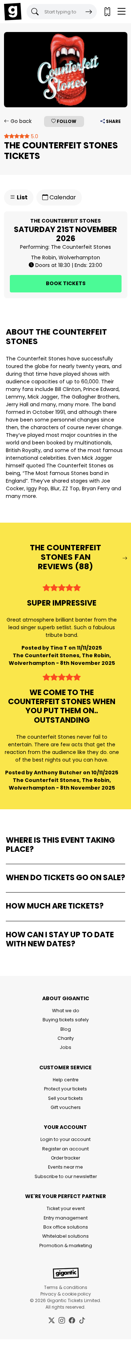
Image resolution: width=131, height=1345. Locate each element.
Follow (66, 121)
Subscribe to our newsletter (66, 1176)
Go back (20, 121)
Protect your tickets (65, 1089)
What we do (65, 1010)
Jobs (65, 1047)
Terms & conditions (65, 1287)
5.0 (33, 136)
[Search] (89, 11)
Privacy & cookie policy (65, 1294)
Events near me (65, 1167)
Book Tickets (66, 283)
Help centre (66, 1080)
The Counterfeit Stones (81, 247)
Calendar (62, 197)
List (22, 197)
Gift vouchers (66, 1107)
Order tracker (65, 1158)
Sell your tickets (65, 1098)
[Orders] (107, 11)
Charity (65, 1038)
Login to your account (65, 1139)
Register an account (65, 1149)
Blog (65, 1029)
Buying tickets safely (66, 1020)
